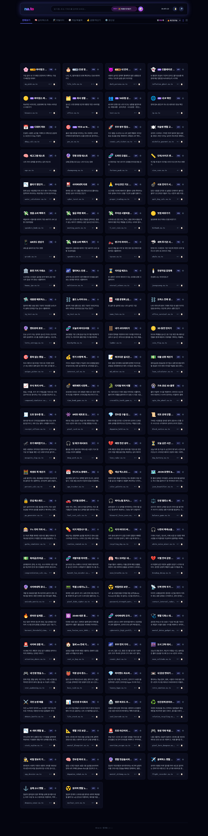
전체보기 (26, 20)
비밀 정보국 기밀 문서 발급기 (126, 9)
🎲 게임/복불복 (76, 20)
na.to (29, 8)
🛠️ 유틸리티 (58, 20)
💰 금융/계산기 (94, 20)
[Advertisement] (104, 43)
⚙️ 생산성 (109, 20)
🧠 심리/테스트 (42, 20)
